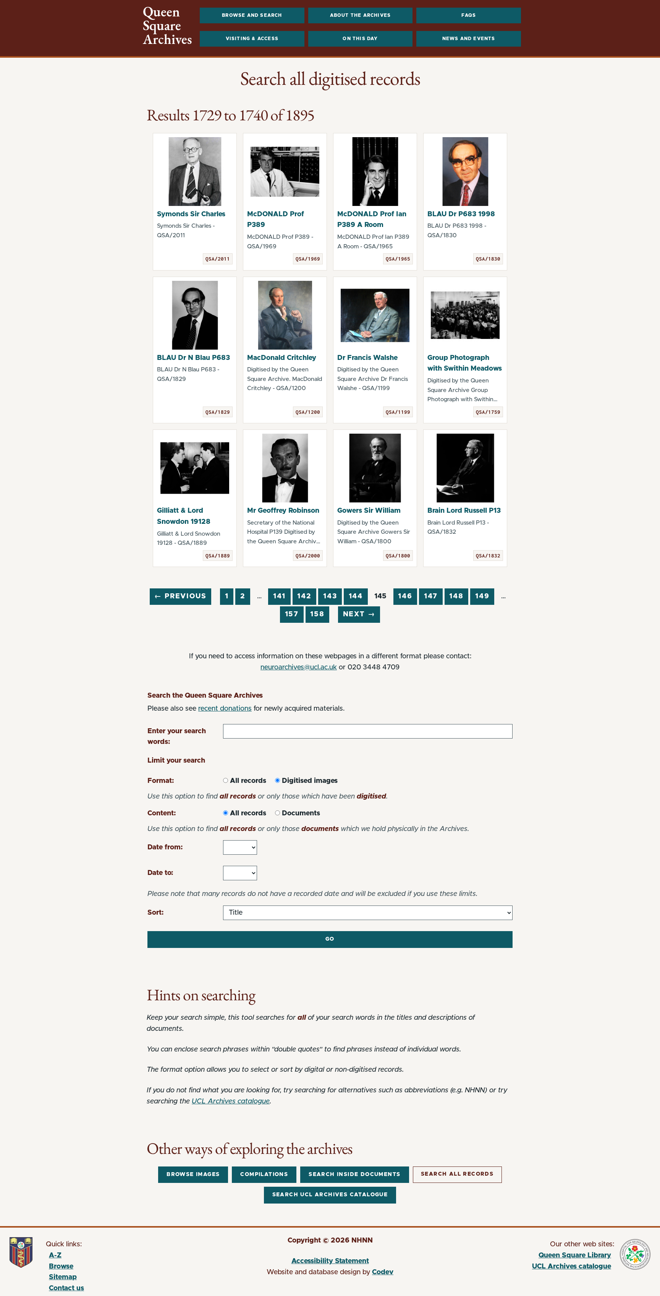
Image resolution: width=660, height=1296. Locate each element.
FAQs (468, 15)
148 (456, 596)
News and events (468, 38)
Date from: (165, 847)
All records (248, 781)
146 (405, 596)
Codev (382, 1272)
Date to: (160, 873)
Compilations (264, 1174)
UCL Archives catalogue (231, 1101)
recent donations (225, 708)
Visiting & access (252, 38)
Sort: (155, 912)
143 (330, 596)
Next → (359, 614)
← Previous (180, 596)
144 (356, 596)
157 (292, 614)
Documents (301, 813)
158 (317, 614)
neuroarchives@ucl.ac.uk (298, 667)
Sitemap (63, 1277)
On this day (360, 38)
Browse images (193, 1174)
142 (304, 596)
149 (482, 596)
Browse (61, 1266)
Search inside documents (354, 1174)
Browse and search (252, 15)
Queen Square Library (527, 1256)
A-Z (55, 1255)
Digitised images (310, 781)
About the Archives (360, 15)
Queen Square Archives (167, 25)
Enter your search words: (176, 737)
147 (431, 596)
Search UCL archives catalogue (330, 1194)
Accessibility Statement (330, 1261)
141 (279, 596)
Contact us (66, 1288)
